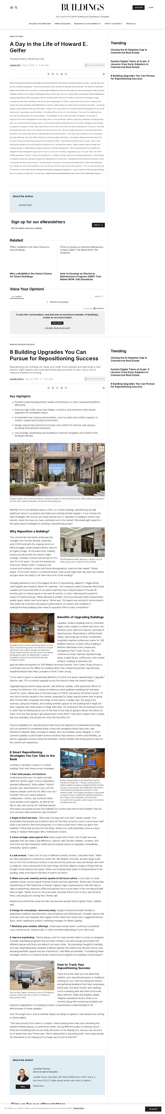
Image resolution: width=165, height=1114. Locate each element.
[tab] (17, 297)
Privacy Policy (78, 1108)
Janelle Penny (17, 379)
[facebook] (48, 74)
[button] (11, 7)
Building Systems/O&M (40, 24)
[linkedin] (53, 74)
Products (131, 24)
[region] (57, 302)
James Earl (15, 65)
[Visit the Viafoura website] (98, 308)
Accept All (153, 1109)
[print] (103, 74)
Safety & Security (113, 24)
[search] (16, 7)
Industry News (16, 36)
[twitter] (57, 74)
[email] (66, 74)
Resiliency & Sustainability (87, 24)
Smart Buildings (62, 24)
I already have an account (57, 328)
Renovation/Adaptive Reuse (22, 344)
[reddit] (61, 74)
